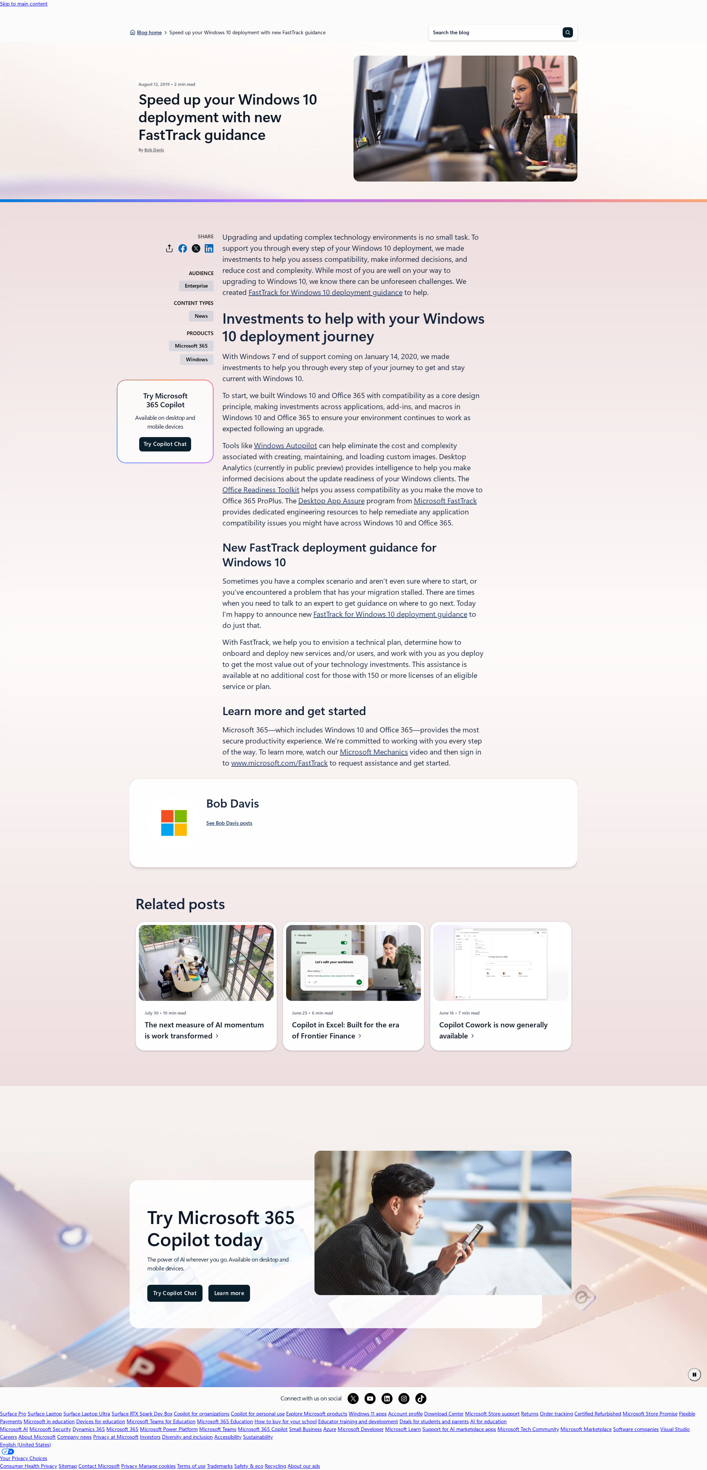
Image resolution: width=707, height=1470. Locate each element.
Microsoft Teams (217, 1429)
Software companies (636, 1429)
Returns (529, 1414)
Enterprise (196, 286)
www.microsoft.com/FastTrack (279, 763)
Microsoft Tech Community (528, 1429)
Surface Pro (13, 1414)
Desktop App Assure (331, 500)
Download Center (444, 1414)
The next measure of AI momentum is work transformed (204, 1030)
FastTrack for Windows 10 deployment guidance (325, 292)
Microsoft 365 (191, 346)
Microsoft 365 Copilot (263, 1429)
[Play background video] (694, 1374)
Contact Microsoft (99, 1466)
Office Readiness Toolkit (260, 489)
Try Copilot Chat (165, 444)
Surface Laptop (45, 1414)
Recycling (275, 1466)
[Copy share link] (169, 248)
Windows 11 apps (368, 1414)
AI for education (488, 1421)
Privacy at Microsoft (115, 1437)
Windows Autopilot (285, 445)
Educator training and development (358, 1421)
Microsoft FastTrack (445, 500)
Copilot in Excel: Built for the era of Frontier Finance (345, 1030)
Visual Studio (675, 1429)
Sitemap (68, 1466)
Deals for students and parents (434, 1421)
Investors (150, 1437)
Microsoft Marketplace (586, 1429)
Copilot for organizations (201, 1414)
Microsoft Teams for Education (161, 1421)
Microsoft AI (14, 1429)
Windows (197, 359)
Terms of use (191, 1466)
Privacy (130, 1466)
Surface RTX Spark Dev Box (142, 1414)
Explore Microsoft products (316, 1414)
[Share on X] (195, 248)
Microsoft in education (49, 1421)
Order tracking (556, 1414)
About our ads (304, 1466)
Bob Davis (154, 149)
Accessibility (228, 1437)
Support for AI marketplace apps (459, 1429)
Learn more (229, 1296)
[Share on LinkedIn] (209, 248)
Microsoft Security (50, 1429)
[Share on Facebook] (182, 248)
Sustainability (258, 1437)
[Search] (568, 32)
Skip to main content (24, 4)
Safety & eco (248, 1466)
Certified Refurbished (597, 1414)
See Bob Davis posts (229, 823)
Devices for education (100, 1421)
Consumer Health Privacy (28, 1466)
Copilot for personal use (258, 1414)
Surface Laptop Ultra (86, 1414)
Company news (74, 1437)
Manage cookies (157, 1466)
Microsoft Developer (361, 1429)
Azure (329, 1429)
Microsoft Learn (403, 1429)
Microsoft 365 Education (225, 1421)
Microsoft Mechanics (374, 752)
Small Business (305, 1429)
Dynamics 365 (89, 1429)
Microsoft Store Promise (650, 1414)
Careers (8, 1437)
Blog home (149, 32)
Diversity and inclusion (187, 1437)
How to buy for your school (285, 1421)
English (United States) (25, 1445)
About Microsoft (37, 1437)
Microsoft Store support (492, 1414)
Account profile (405, 1414)
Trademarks (220, 1466)
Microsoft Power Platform (169, 1429)
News (201, 316)
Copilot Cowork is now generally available (493, 1030)
